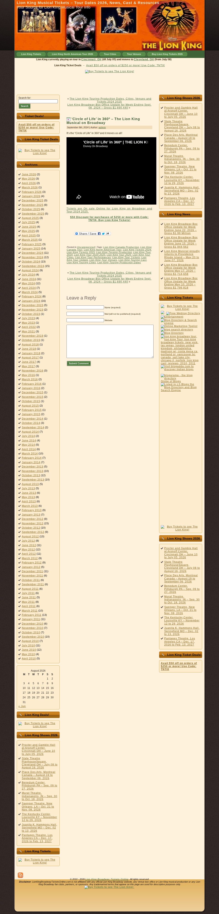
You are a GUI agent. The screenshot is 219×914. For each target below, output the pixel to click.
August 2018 (30, 344)
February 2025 (32, 244)
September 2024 (33, 266)
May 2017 (28, 366)
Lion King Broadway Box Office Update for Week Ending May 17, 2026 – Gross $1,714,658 (181, 269)
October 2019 (31, 340)
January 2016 (31, 388)
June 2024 (29, 279)
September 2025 (33, 213)
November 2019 (32, 335)
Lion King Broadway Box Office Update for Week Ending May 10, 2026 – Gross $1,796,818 (181, 283)
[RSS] (20, 875)
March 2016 (30, 379)
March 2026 (30, 187)
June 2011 (29, 597)
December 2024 (32, 252)
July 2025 (28, 222)
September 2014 (33, 427)
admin (102, 127)
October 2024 (31, 261)
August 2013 (30, 484)
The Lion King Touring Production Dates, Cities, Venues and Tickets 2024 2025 (110, 100)
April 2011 (29, 606)
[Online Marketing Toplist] (179, 326)
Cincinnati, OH (83, 59)
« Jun (22, 706)
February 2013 (32, 510)
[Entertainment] (172, 316)
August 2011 (30, 588)
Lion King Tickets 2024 (137, 249)
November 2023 (32, 309)
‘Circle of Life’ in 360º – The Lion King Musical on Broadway (103, 121)
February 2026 (32, 191)
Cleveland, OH (136, 59)
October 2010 (31, 632)
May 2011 (28, 601)
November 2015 (32, 396)
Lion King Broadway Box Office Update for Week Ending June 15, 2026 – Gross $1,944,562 (181, 242)
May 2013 (28, 497)
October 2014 (31, 423)
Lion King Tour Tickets (126, 257)
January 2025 (31, 248)
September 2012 (33, 532)
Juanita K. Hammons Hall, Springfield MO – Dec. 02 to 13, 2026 (39, 827)
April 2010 (29, 658)
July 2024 (28, 274)
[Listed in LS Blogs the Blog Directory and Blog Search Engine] (180, 390)
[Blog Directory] (172, 333)
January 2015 (31, 414)
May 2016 (28, 375)
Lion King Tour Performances (93, 257)
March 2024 (30, 292)
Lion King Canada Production (121, 247)
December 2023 (32, 305)
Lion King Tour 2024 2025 (89, 255)
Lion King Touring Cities (81, 262)
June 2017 (29, 361)
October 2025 (31, 209)
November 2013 (32, 471)
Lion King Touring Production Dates (119, 262)
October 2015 (31, 401)
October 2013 (31, 475)
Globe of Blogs (171, 381)
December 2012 (32, 518)
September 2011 (33, 584)
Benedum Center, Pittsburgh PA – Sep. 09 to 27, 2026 (39, 785)
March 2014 (30, 453)
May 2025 (28, 231)
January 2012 (31, 567)
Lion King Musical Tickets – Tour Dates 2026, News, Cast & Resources (88, 3)
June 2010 (29, 649)
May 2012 (28, 549)
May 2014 (28, 444)
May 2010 (28, 654)
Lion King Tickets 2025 (81, 252)
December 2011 (32, 571)
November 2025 (32, 204)
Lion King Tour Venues (103, 260)
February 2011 (31, 614)
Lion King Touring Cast (132, 260)
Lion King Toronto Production (114, 252)
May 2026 (28, 178)
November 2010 (32, 628)
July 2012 (28, 540)
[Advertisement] (109, 83)
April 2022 (29, 327)
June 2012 (29, 545)
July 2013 (28, 488)
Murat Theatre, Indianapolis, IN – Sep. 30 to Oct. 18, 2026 (39, 796)
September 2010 (33, 636)
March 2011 (30, 610)
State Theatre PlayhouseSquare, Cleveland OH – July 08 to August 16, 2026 (40, 763)
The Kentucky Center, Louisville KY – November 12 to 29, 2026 (39, 817)
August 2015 (30, 405)
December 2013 (32, 466)
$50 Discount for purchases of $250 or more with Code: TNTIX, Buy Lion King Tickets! (109, 219)
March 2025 (30, 239)
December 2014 (32, 418)
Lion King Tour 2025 (119, 255)
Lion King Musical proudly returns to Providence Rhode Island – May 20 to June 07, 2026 (182, 256)
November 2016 (32, 370)
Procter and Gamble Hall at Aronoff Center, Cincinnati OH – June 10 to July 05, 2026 (38, 749)
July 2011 (28, 593)
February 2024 (32, 296)
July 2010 (28, 645)
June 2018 (29, 348)
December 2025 (32, 200)
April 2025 (29, 235)
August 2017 (30, 357)
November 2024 (32, 257)
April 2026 (29, 183)
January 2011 (31, 619)
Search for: (24, 97)
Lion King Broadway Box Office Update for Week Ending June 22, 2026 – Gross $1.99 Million (181, 229)
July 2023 (28, 318)
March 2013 (30, 505)
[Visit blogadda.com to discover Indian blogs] (180, 369)
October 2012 (31, 527)
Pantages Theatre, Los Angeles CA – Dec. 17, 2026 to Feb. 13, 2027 (37, 838)
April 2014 (29, 449)
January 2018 (31, 353)
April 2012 (29, 553)
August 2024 (30, 270)
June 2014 (29, 440)
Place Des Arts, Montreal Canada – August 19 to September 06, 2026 (38, 775)
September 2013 (33, 479)
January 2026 (31, 196)
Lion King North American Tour (103, 249)
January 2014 (31, 462)
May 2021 (28, 331)
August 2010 (30, 641)
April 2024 (29, 287)
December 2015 (32, 392)
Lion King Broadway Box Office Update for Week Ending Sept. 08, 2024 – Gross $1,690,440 (109, 106)
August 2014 (30, 431)
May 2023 (28, 322)
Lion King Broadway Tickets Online (107, 879)
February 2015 (32, 409)
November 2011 (32, 575)
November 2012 (32, 523)
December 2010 (32, 623)
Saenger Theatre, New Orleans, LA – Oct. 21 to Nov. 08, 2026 (38, 806)
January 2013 (31, 514)
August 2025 (30, 218)
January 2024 (31, 300)
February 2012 (32, 562)
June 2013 (29, 492)
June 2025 (29, 226)
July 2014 (28, 436)
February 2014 (32, 457)
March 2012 (30, 558)
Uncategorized (86, 247)
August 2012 (30, 536)
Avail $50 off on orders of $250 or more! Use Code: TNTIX (125, 65)
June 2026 (29, 174)
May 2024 (28, 283)
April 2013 (29, 501)
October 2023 (31, 314)
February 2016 (32, 383)
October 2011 (31, 580)
